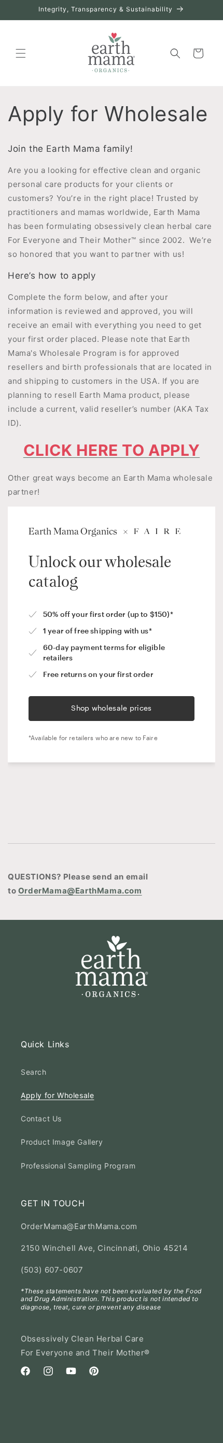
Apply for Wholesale (57, 1095)
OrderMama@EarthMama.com (80, 891)
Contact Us (41, 1118)
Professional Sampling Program (78, 1165)
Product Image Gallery (62, 1141)
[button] (20, 53)
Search (34, 1071)
